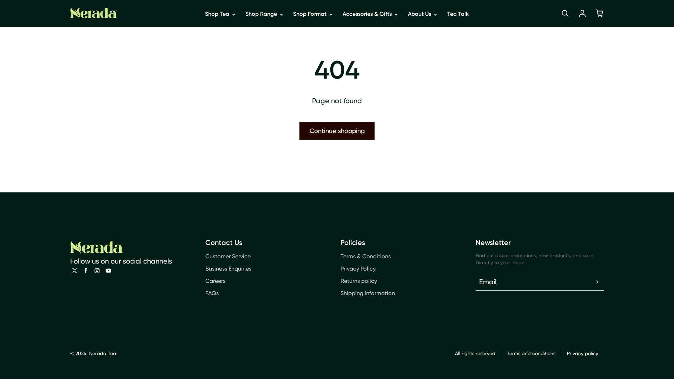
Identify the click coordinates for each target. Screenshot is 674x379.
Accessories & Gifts (368, 14)
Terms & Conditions (366, 256)
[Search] (565, 13)
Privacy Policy (358, 268)
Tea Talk (458, 14)
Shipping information (368, 293)
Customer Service (228, 256)
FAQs (212, 293)
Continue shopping (337, 130)
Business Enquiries (228, 268)
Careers (215, 281)
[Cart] (599, 13)
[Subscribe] (597, 282)
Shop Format (310, 14)
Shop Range (261, 14)
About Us (420, 14)
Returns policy (359, 281)
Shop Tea (218, 14)
